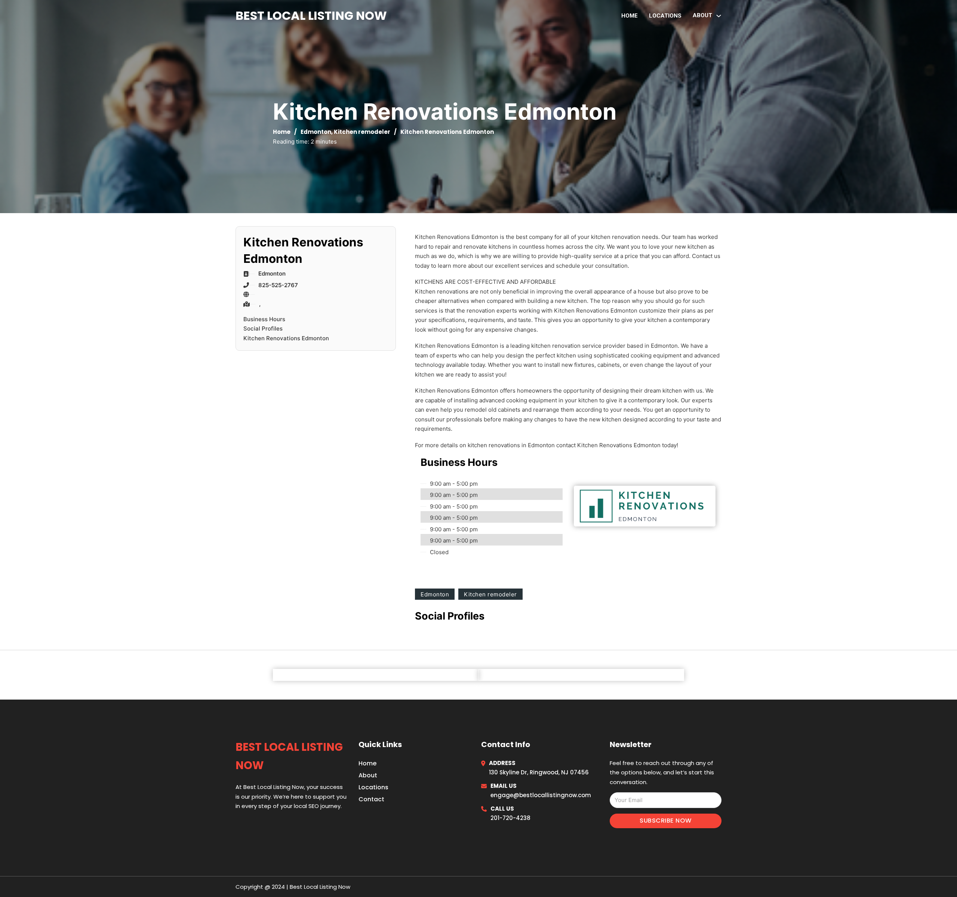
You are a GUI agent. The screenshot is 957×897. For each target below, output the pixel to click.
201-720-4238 (510, 818)
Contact (371, 799)
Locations (665, 15)
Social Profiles (263, 328)
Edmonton (316, 132)
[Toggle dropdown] (718, 16)
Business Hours (264, 319)
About (368, 775)
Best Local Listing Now (311, 15)
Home (629, 15)
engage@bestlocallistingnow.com (540, 795)
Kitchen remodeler (362, 132)
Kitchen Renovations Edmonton (286, 338)
